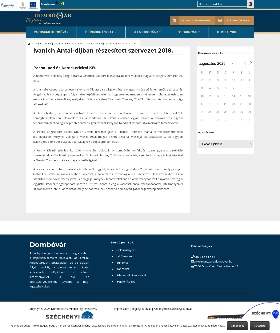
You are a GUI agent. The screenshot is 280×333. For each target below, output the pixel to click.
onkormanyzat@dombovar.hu (213, 261)
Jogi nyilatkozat (141, 309)
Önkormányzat (101, 32)
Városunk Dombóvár (51, 32)
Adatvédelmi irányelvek (131, 275)
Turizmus (189, 32)
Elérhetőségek (238, 20)
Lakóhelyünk (147, 32)
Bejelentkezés (125, 281)
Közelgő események (195, 20)
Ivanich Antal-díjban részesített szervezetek (59, 43)
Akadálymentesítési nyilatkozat (173, 309)
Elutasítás (260, 325)
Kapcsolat (122, 269)
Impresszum (121, 309)
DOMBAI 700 (226, 32)
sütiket (124, 325)
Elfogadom (237, 325)
